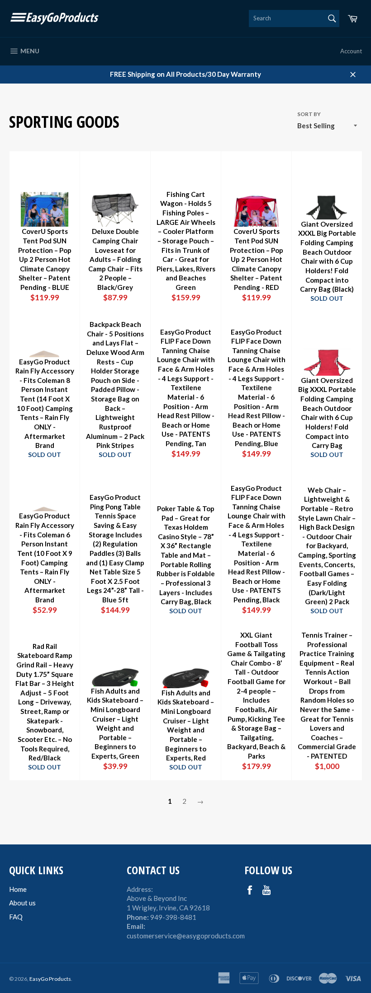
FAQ (16, 917)
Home (18, 889)
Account (351, 51)
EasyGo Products (50, 978)
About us (22, 903)
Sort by (309, 114)
